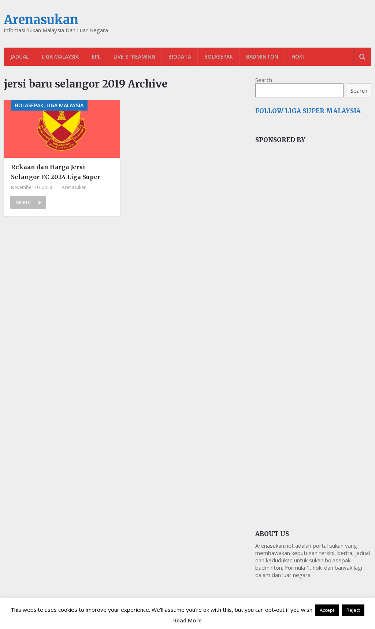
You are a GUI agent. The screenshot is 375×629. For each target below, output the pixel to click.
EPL (96, 56)
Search (263, 79)
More (22, 202)
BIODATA (179, 56)
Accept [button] (327, 610)
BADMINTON (262, 56)
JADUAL (19, 56)
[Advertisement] (310, 272)
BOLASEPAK (218, 56)
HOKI (298, 56)
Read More (187, 620)
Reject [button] (353, 610)
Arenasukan (41, 20)
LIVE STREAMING (134, 56)
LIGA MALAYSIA (60, 56)
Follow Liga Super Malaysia (308, 111)
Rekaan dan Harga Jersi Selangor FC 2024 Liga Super (55, 171)
